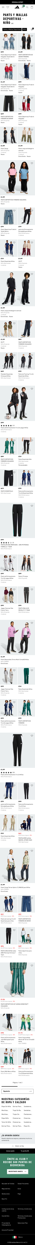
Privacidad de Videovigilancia (6, 1224)
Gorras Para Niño (6, 1126)
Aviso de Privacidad (7, 1230)
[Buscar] (27, 7)
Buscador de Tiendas (8, 1183)
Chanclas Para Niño (27, 1119)
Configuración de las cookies (8, 1210)
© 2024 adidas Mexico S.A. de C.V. (17, 1242)
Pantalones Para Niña (27, 1115)
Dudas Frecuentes (23, 1183)
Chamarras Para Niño (16, 1119)
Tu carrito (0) (25, 1151)
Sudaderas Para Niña (27, 1107)
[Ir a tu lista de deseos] (7, 7)
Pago (19, 1194)
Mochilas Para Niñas (5, 1111)
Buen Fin (4, 1199)
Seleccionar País (23, 1223)
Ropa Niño (5, 1118)
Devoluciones (6, 1194)
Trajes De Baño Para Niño (16, 1115)
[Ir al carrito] (32, 7)
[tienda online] (17, 8)
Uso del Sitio (5, 1216)
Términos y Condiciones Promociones (25, 1217)
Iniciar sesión (10, 1151)
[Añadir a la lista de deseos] (14, 36)
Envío (19, 1188)
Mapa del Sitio (6, 1188)
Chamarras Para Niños (16, 1122)
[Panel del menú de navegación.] (3, 7)
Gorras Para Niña (17, 1126)
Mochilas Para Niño (5, 1115)
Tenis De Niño (6, 1122)
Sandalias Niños (27, 1111)
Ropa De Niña (6, 1106)
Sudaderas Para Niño (27, 1122)
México (20, 1237)
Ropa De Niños (27, 1126)
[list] (14, 29)
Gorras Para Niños (17, 1107)
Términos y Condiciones (25, 1209)
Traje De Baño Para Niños (17, 1111)
